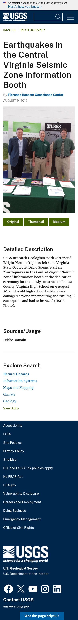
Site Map (10, 459)
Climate (9, 394)
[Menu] (70, 17)
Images (9, 30)
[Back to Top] (63, 605)
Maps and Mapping (18, 388)
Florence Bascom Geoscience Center (35, 95)
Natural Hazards (16, 374)
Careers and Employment (22, 502)
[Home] (15, 20)
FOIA (7, 434)
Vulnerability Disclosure (21, 493)
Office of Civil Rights (18, 528)
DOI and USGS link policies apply (28, 468)
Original (13, 222)
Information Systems (20, 381)
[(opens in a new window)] (8, 588)
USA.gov (9, 485)
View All (10, 408)
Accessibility (12, 426)
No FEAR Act (13, 477)
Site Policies (12, 443)
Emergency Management (22, 519)
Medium (59, 222)
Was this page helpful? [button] (42, 616)
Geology (9, 401)
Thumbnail (36, 222)
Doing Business (14, 511)
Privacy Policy (13, 451)
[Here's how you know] (39, 5)
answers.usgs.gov (16, 606)
